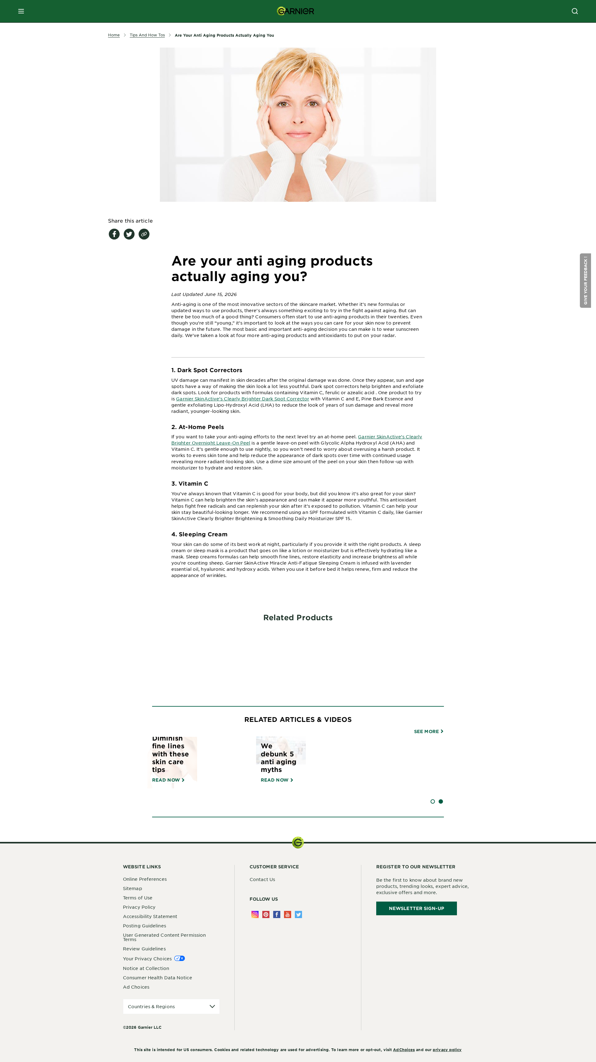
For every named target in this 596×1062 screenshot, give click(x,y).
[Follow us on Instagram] (255, 914)
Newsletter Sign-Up (416, 908)
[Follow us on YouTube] (287, 914)
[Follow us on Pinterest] (265, 914)
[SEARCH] (575, 11)
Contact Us (262, 879)
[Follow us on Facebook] (276, 914)
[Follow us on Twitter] (298, 914)
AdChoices (404, 1049)
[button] (585, 280)
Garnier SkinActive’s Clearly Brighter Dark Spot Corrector (242, 398)
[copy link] (144, 234)
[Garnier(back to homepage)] (295, 11)
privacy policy (447, 1049)
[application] (171, 1006)
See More (427, 731)
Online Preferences (145, 879)
